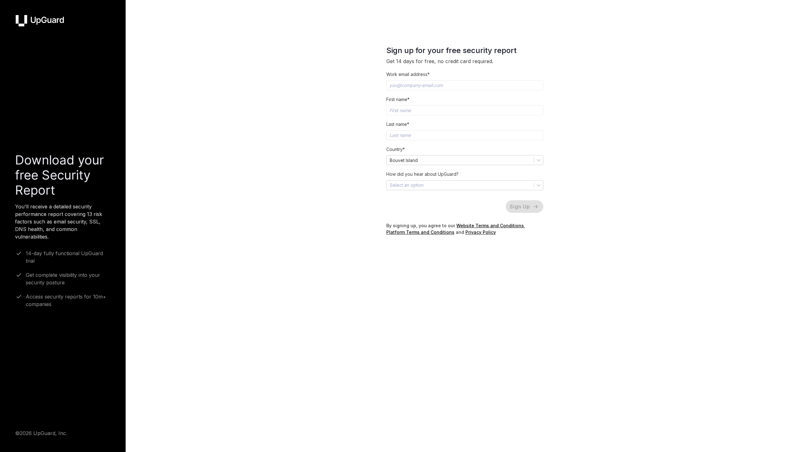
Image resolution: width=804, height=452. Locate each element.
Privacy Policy (480, 232)
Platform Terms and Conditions (420, 232)
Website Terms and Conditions (490, 225)
